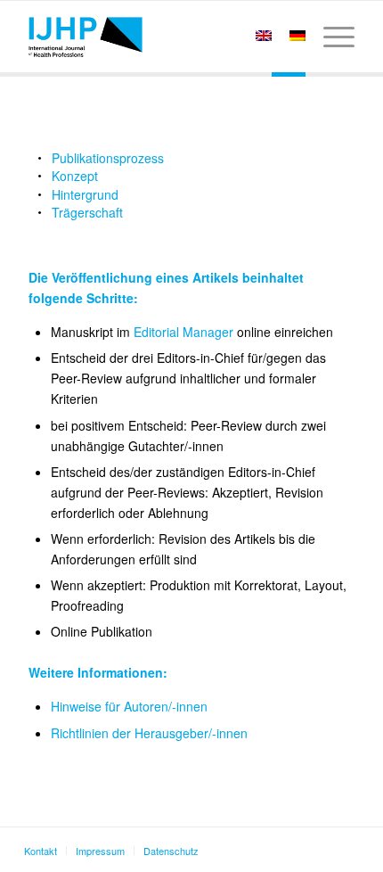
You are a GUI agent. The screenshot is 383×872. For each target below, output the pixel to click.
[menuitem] (330, 36)
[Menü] (330, 36)
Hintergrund (85, 194)
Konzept (75, 176)
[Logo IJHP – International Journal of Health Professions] (159, 36)
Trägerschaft (87, 212)
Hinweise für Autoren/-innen (129, 706)
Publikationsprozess (108, 158)
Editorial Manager (183, 332)
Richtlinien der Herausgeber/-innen (149, 733)
